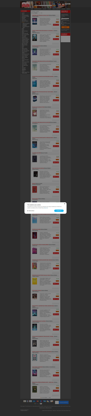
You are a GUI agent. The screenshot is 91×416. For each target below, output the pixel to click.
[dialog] (45, 208)
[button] (30, 210)
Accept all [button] (59, 210)
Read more (46, 207)
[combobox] (64, 203)
